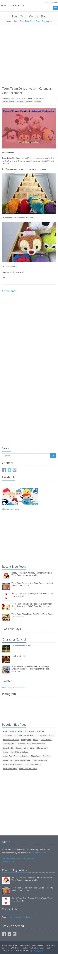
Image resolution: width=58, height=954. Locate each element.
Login (45, 2)
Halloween (21, 743)
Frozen (35, 739)
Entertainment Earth (11, 739)
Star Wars (46, 756)
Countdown (28, 101)
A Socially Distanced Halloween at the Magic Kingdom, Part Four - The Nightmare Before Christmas (30, 669)
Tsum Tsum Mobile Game (20, 760)
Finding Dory (26, 739)
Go (53, 455)
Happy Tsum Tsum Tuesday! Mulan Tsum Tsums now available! (32, 594)
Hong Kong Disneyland (36, 743)
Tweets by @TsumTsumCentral (14, 687)
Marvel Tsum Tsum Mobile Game (16, 756)
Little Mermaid (41, 748)
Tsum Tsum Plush (40, 760)
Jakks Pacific (8, 748)
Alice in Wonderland (26, 731)
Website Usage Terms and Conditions (18, 858)
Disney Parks (29, 735)
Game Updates (9, 743)
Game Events (46, 739)
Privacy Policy (8, 861)
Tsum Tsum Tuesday (33, 764)
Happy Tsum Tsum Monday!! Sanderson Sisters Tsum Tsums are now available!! (31, 574)
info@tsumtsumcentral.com (19, 917)
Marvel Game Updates (19, 752)
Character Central (38, 852)
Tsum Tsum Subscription (12, 764)
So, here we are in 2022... (22, 645)
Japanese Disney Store (25, 748)
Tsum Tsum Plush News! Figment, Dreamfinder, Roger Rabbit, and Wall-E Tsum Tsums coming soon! (31, 606)
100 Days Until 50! (19, 656)
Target (5, 760)
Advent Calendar (8, 101)
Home (8, 21)
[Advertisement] (29, 56)
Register (54, 2)
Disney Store (42, 735)
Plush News (35, 756)
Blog (15, 21)
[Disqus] (29, 332)
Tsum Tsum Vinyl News (28, 768)
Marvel (5, 752)
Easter (51, 735)
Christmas (19, 101)
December (38, 101)
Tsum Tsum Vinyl (10, 768)
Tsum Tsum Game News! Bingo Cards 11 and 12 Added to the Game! (32, 584)
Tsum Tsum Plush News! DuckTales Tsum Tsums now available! (32, 615)
